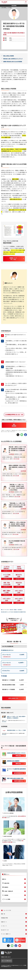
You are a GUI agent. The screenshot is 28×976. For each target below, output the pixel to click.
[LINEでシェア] (21, 434)
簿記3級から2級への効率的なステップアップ (12, 58)
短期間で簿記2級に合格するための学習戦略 (12, 61)
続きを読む (4, 721)
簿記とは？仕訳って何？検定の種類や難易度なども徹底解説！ (16, 717)
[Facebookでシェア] (25, 434)
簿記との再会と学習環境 (8, 55)
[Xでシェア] (18, 434)
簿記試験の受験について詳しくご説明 (16, 730)
